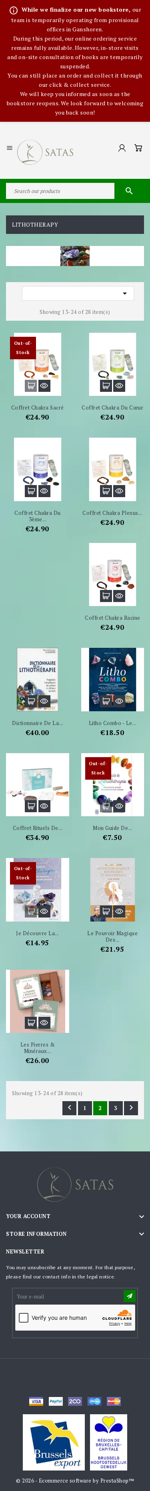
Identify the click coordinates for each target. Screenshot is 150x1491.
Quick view (44, 386)
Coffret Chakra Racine (112, 617)
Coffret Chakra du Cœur (112, 407)
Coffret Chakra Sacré (37, 407)
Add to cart (31, 386)
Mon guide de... (112, 828)
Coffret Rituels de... (38, 828)
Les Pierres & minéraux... (37, 1048)
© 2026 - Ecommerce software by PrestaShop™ (75, 1480)
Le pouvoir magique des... (112, 936)
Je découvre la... (37, 933)
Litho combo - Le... (113, 723)
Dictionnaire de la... (37, 723)
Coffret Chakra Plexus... (112, 512)
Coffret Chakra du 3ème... (37, 516)
